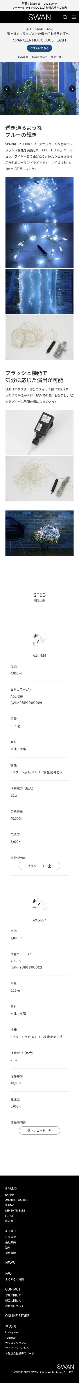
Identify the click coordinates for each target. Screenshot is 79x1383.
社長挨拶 (10, 1237)
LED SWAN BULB (15, 1210)
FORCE (9, 1215)
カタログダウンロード (18, 1343)
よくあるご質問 (14, 1279)
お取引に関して (14, 1306)
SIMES (9, 1221)
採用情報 (10, 1253)
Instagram (11, 1332)
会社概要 (10, 1242)
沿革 (8, 1247)
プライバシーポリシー (18, 1348)
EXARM (9, 1194)
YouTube (10, 1337)
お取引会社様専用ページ (19, 1353)
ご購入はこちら (39, 48)
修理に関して (13, 1295)
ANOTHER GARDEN (16, 1200)
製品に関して (13, 1300)
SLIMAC (9, 1205)
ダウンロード (36, 866)
